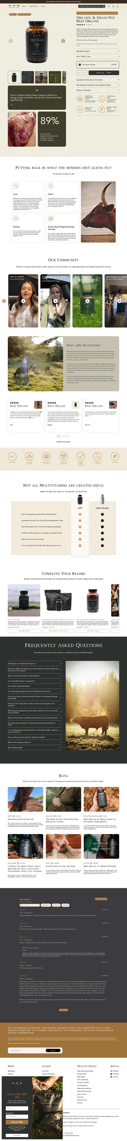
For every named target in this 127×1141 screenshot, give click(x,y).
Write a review (101, 899)
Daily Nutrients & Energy (85, 1071)
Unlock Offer (17, 1122)
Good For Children (83, 1083)
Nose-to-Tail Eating (48, 1074)
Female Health (81, 1074)
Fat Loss (79, 1103)
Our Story (45, 1071)
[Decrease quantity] (79, 73)
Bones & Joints (82, 1100)
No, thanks (17, 1135)
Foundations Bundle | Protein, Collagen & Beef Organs (58, 620)
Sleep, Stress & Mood (84, 1088)
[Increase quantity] (85, 73)
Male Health (81, 1077)
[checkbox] (65, 905)
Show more (63, 1010)
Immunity (80, 1097)
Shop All (10, 1074)
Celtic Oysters (14, 620)
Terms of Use (69, 1133)
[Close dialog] (60, 1078)
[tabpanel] (63, 958)
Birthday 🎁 (9, 1113)
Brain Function (81, 1094)
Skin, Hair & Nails (82, 1080)
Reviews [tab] (25, 899)
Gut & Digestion (82, 1086)
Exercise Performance (84, 1091)
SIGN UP (53, 1050)
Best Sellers (11, 1071)
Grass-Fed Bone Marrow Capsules (90, 620)
